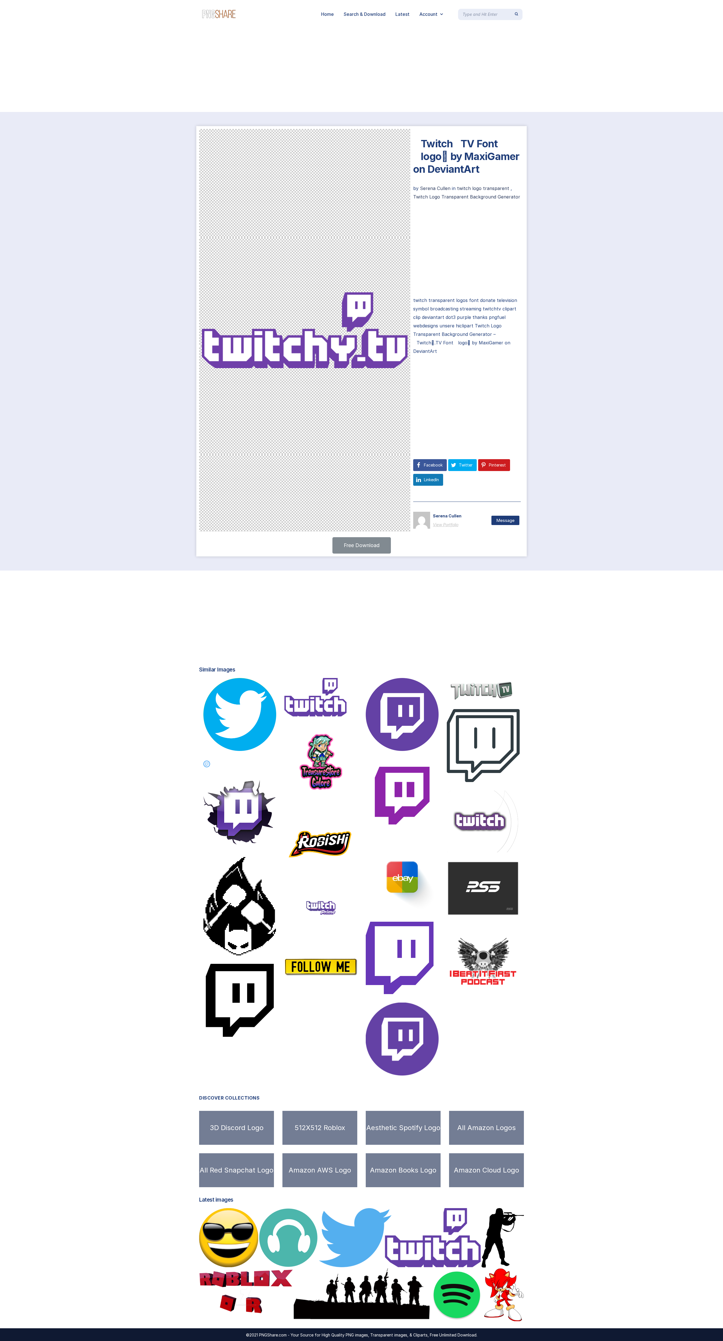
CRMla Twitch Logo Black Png (250, 949)
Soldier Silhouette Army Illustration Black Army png (361, 1315)
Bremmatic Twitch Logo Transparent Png (505, 776)
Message (505, 520)
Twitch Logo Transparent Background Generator (466, 197)
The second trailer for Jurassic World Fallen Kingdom (266, 842)
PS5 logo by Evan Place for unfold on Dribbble (508, 909)
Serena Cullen (436, 188)
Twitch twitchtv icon (233, 1031)
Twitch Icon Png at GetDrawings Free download (425, 907)
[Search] (516, 14)
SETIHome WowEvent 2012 (318, 989)
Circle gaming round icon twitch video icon (426, 745)
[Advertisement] (169, 70)
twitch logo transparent (483, 188)
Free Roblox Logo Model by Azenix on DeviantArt (260, 1315)
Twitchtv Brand (471, 695)
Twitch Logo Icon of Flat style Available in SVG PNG (433, 988)
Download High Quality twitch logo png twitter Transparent (394, 1261)
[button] (361, 545)
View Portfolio (445, 524)
